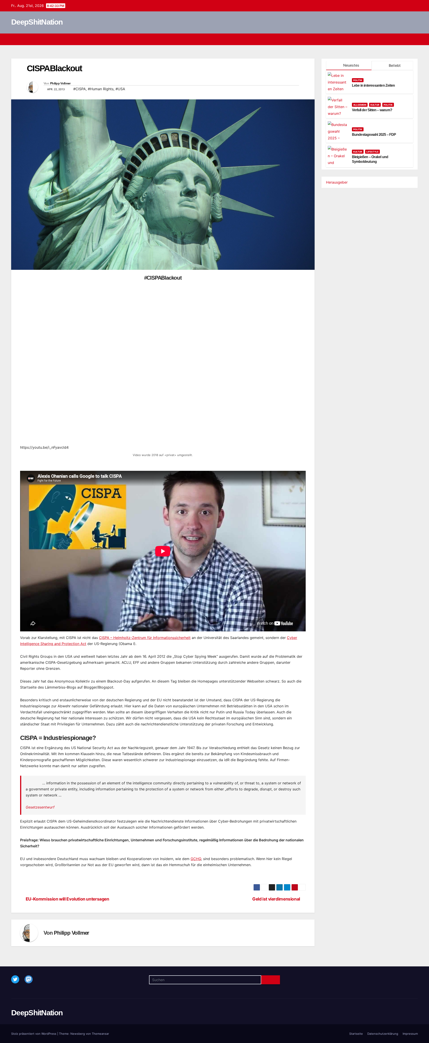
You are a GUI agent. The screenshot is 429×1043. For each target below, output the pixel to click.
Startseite (356, 1033)
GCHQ (196, 859)
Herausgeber (337, 182)
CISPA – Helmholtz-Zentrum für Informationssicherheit (145, 637)
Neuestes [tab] (350, 65)
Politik (357, 80)
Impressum (410, 1033)
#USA (120, 89)
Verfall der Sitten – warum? (372, 110)
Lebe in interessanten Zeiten (373, 85)
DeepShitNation (37, 22)
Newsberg (77, 1033)
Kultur (374, 104)
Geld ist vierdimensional (276, 899)
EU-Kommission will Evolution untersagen (67, 899)
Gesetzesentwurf (40, 807)
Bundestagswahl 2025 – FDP (374, 134)
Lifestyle (372, 151)
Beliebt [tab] (394, 65)
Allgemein (359, 104)
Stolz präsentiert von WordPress (34, 1033)
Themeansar (100, 1033)
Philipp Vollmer (60, 83)
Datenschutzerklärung (382, 1033)
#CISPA (79, 89)
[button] (406, 39)
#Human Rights (101, 89)
